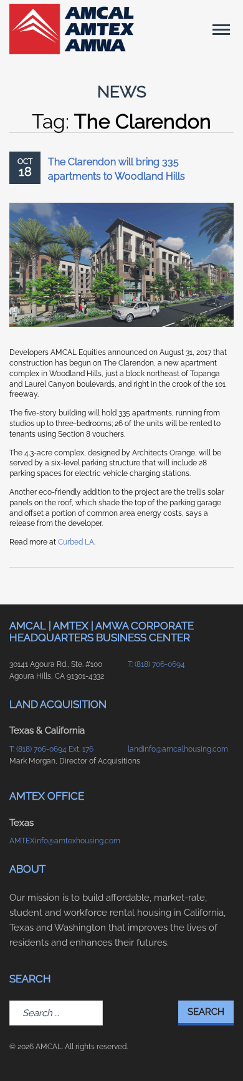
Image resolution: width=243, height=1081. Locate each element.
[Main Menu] (221, 29)
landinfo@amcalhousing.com (178, 749)
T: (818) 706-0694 (156, 664)
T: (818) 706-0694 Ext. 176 (51, 749)
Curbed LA (76, 542)
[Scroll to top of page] (219, 1051)
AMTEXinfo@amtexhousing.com (62, 840)
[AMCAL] (71, 29)
